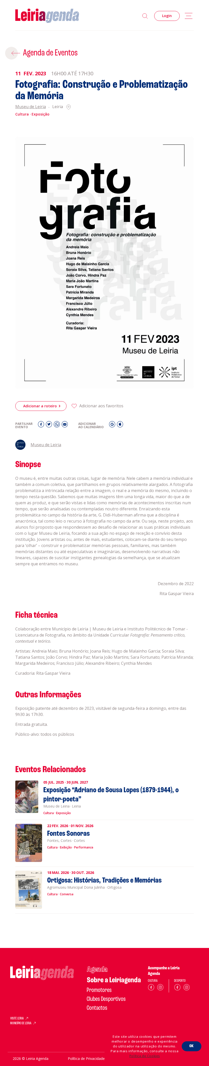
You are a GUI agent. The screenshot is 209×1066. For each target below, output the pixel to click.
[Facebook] (42, 425)
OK (191, 1046)
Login (167, 15)
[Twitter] (50, 425)
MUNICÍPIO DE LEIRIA (20, 1023)
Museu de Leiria (30, 107)
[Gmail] (113, 425)
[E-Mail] (64, 425)
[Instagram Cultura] (160, 988)
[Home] (47, 16)
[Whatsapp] (57, 425)
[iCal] (120, 425)
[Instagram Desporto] (186, 988)
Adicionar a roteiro (40, 406)
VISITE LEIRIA (17, 1018)
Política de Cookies (144, 1056)
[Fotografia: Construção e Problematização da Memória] (104, 262)
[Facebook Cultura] (151, 988)
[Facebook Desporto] (177, 988)
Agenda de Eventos (50, 53)
